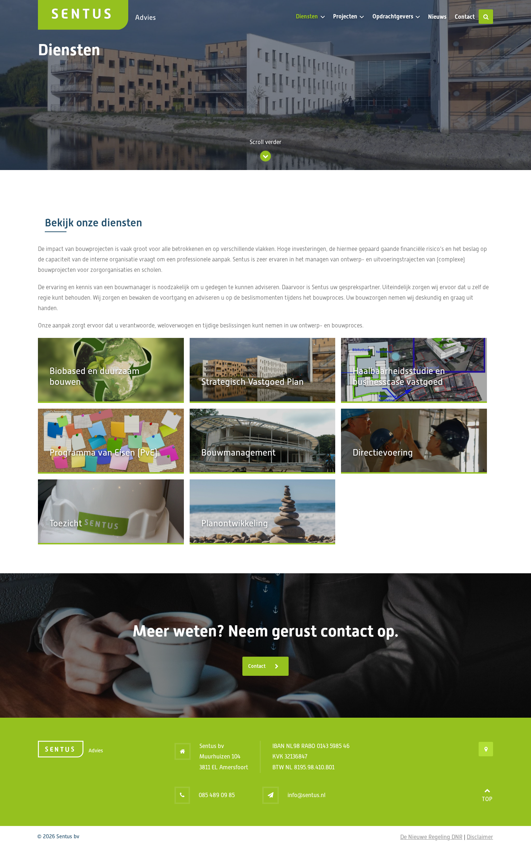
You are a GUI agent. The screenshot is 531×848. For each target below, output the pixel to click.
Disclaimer (480, 837)
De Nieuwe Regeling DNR (431, 837)
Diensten (307, 16)
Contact (465, 16)
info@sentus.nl (306, 795)
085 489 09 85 (217, 795)
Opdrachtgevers (392, 16)
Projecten (345, 16)
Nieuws (437, 16)
